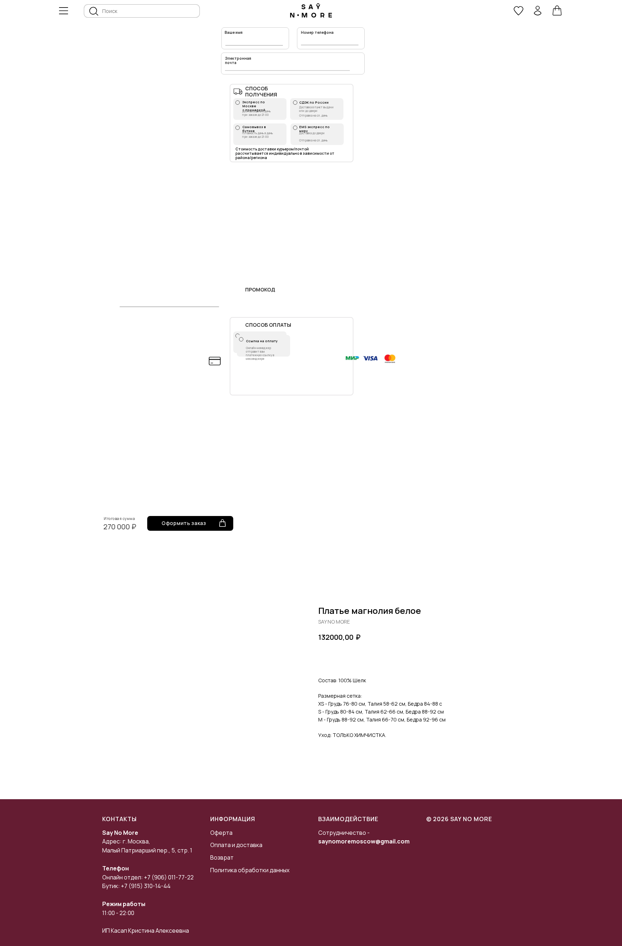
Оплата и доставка (236, 845)
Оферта (221, 833)
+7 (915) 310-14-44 (146, 886)
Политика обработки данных (249, 870)
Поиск (109, 11)
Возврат (222, 857)
